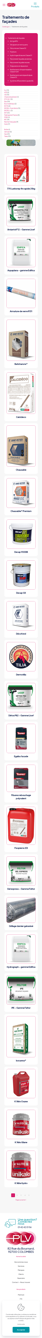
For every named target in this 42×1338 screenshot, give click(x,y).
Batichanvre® (21, 364)
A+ (5, 90)
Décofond (21, 633)
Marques (21, 1270)
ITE (21, 1299)
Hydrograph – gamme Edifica (21, 967)
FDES (6, 117)
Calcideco (21, 417)
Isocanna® (21, 1060)
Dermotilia (21, 674)
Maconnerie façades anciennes (21, 59)
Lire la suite (21, 1324)
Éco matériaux (9, 104)
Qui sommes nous (21, 1262)
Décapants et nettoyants (19, 45)
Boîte (6, 129)
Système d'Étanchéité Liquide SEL (22, 81)
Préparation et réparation (19, 66)
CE (5, 95)
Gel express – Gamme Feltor (21, 888)
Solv (5, 124)
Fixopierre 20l (21, 848)
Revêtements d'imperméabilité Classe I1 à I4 (21, 71)
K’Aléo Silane (21, 1142)
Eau (5, 101)
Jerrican (7, 132)
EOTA (6, 106)
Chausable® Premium (21, 511)
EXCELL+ (7, 110)
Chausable (21, 469)
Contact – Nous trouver (21, 1282)
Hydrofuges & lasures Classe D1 (21, 55)
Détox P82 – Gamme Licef (21, 715)
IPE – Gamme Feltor (21, 1007)
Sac (5, 134)
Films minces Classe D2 (18, 48)
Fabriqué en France (11, 115)
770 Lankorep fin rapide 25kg (21, 188)
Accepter (21, 1330)
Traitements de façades (16, 38)
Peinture (21, 1295)
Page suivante (20, 1200)
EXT (5, 113)
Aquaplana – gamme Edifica (21, 270)
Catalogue (5, 26)
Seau (6, 136)
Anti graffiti (14, 41)
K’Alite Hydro (21, 1183)
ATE (5, 92)
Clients (21, 1274)
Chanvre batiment (10, 97)
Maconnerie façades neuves (20, 62)
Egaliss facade (21, 756)
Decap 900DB (21, 552)
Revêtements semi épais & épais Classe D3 (21, 76)
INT (5, 119)
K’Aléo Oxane (21, 1101)
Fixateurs (13, 52)
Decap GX (21, 592)
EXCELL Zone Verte (11, 108)
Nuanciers (21, 1278)
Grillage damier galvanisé (21, 926)
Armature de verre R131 (21, 311)
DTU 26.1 (7, 99)
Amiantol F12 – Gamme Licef (21, 229)
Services (21, 1266)
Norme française (10, 122)
